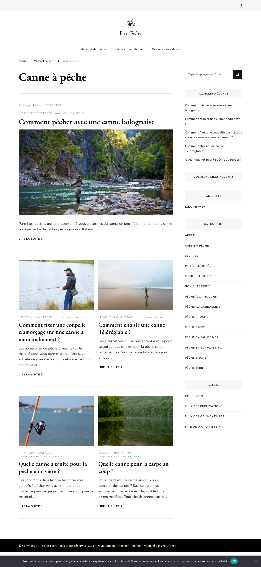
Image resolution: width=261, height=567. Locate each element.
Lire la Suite (29, 239)
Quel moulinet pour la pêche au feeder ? (213, 160)
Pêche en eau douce (166, 49)
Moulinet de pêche (200, 276)
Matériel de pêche (93, 49)
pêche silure (195, 358)
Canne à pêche (73, 113)
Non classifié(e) (198, 286)
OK (234, 561)
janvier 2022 (195, 207)
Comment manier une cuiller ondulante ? (212, 121)
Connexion (194, 396)
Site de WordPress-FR (204, 427)
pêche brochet (198, 317)
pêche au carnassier (202, 307)
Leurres (191, 256)
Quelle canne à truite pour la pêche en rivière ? (53, 467)
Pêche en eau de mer (129, 49)
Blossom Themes (129, 546)
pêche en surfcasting (203, 347)
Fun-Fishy (130, 33)
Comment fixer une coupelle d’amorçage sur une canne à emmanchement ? (52, 332)
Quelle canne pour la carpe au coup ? (133, 467)
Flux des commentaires (205, 416)
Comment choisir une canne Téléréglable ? (131, 328)
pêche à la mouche (201, 296)
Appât (190, 235)
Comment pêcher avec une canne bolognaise (87, 122)
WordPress (168, 546)
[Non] (256, 561)
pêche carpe (132, 456)
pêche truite (53, 456)
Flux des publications (204, 406)
